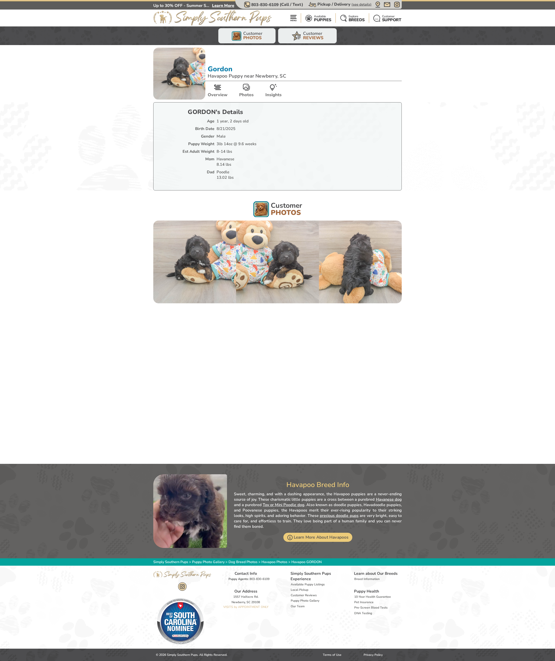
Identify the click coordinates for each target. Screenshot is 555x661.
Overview (217, 95)
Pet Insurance (364, 602)
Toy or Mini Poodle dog (283, 504)
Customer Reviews (304, 595)
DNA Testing (363, 613)
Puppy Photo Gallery (208, 562)
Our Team (298, 606)
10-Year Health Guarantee (372, 597)
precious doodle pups (339, 515)
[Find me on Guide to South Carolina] (180, 621)
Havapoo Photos (274, 562)
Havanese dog (389, 499)
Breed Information (367, 579)
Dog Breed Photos (243, 562)
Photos (246, 95)
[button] (274, 4)
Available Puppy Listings (308, 584)
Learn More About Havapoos (321, 537)
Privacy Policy (373, 655)
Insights (273, 95)
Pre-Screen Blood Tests (371, 608)
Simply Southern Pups (170, 562)
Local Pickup (299, 590)
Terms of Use (332, 655)
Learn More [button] (223, 5)
